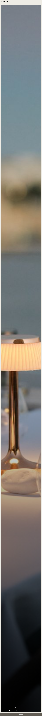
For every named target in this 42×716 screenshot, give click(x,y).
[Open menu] (39, 2)
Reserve (21, 714)
